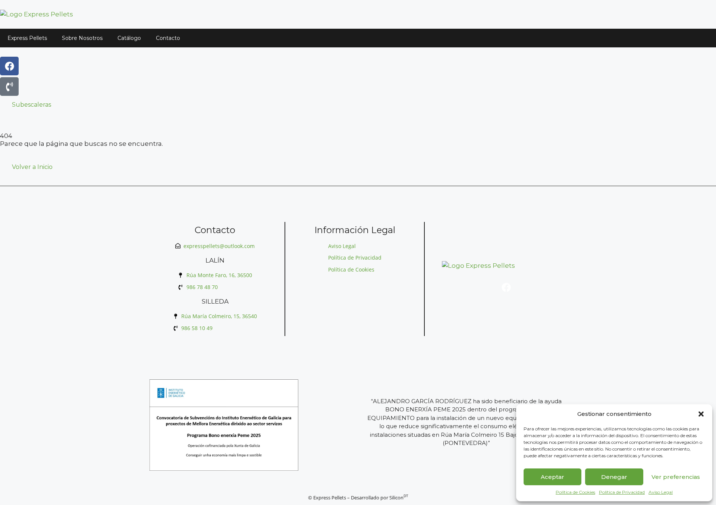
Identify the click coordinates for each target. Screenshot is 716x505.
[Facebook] (9, 66)
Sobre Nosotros (82, 38)
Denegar (614, 476)
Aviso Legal (661, 492)
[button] (701, 414)
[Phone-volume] (9, 86)
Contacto (168, 38)
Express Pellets (27, 38)
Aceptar (552, 476)
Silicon (398, 497)
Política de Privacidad (622, 492)
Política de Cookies (575, 492)
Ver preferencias (675, 476)
